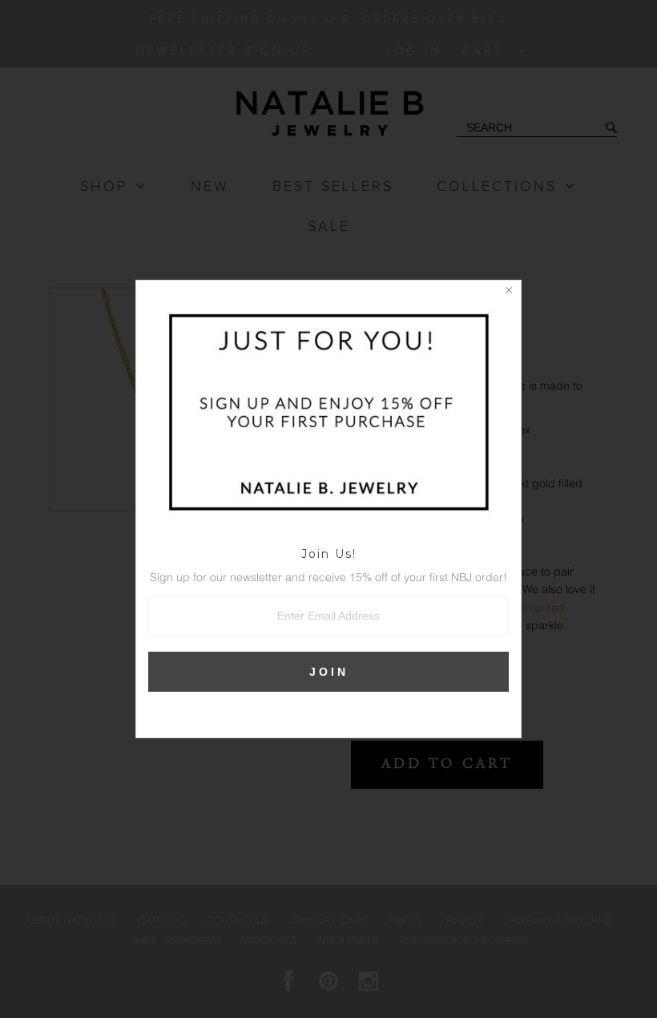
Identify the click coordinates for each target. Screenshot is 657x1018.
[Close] (509, 293)
